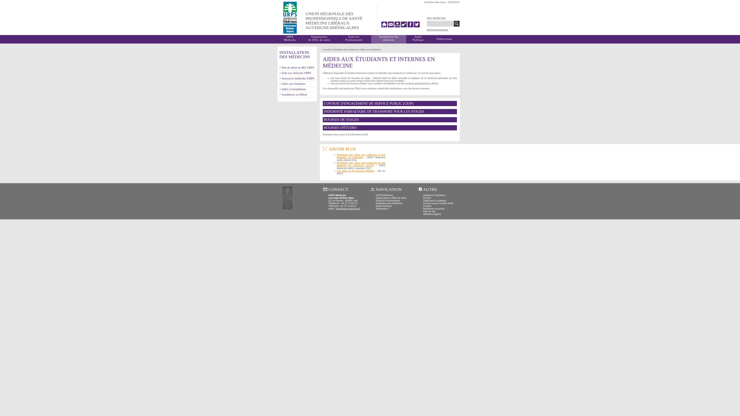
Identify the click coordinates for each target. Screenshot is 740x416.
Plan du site (429, 211)
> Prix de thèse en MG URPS (296, 67)
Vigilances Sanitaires (434, 195)
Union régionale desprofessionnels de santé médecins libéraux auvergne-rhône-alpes (333, 20)
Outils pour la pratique (434, 200)
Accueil (326, 49)
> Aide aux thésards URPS (295, 73)
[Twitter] (417, 26)
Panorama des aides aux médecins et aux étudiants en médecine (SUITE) (361, 164)
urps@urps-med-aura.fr (348, 208)
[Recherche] (457, 24)
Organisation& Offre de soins (319, 38)
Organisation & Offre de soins (391, 198)
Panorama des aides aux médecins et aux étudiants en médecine (361, 156)
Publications (444, 39)
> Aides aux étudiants (292, 83)
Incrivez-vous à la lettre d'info (438, 203)
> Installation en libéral (293, 94)
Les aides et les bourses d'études (355, 171)
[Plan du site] (397, 26)
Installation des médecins (389, 38)
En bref (427, 198)
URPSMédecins (290, 38)
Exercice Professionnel (353, 38)
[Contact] (391, 26)
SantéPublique (418, 38)
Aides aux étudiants (370, 49)
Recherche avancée (437, 30)
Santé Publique (384, 206)
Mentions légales (432, 214)
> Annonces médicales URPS (296, 78)
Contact (427, 206)
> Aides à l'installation (292, 89)
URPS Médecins (384, 195)
